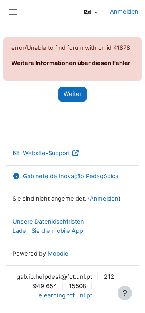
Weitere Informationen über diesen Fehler (70, 63)
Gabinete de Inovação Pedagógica (70, 176)
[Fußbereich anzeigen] (125, 293)
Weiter (72, 94)
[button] (91, 12)
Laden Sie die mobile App (47, 230)
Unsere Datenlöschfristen (48, 221)
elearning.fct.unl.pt (65, 295)
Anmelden (124, 11)
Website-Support (46, 153)
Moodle (58, 253)
